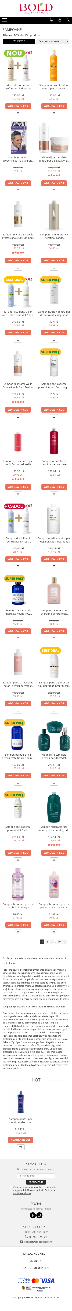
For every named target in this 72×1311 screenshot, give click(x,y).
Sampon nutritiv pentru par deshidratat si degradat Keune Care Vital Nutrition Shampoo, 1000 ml (54, 540)
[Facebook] (33, 1215)
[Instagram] (39, 1215)
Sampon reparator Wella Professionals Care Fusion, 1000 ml (18, 385)
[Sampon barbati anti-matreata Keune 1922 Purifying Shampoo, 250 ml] (18, 590)
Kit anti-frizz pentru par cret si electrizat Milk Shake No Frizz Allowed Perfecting (18, 313)
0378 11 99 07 (38, 1237)
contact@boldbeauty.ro (38, 1241)
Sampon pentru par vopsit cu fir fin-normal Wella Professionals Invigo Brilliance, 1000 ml (18, 462)
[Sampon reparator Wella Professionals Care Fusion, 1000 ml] (18, 364)
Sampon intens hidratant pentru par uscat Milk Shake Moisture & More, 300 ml (54, 86)
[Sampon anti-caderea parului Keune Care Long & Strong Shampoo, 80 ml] (54, 364)
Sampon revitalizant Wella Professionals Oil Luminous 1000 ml (18, 236)
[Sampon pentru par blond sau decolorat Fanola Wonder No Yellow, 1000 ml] (20, 1102)
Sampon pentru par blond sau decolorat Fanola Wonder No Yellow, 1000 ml (20, 1120)
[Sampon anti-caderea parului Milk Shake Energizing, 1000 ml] (18, 807)
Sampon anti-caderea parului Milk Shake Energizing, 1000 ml (18, 828)
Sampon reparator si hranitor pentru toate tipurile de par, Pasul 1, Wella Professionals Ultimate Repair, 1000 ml (54, 462)
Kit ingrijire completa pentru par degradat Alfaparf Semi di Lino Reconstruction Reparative (54, 756)
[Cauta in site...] (68, 20)
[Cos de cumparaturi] (60, 20)
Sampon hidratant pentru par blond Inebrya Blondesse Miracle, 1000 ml (18, 905)
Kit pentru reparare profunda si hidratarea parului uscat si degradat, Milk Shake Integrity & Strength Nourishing (18, 86)
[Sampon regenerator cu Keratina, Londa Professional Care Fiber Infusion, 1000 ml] (54, 215)
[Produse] (5, 21)
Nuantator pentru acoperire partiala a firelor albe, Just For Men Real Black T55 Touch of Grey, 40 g (18, 159)
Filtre (20, 41)
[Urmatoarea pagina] (64, 941)
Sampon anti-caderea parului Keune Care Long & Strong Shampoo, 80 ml (54, 385)
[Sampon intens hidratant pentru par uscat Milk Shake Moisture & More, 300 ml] (54, 65)
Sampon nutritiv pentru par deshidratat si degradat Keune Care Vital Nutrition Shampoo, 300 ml (54, 313)
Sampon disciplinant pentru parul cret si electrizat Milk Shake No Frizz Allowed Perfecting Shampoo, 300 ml (18, 540)
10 (59, 941)
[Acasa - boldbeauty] (36, 8)
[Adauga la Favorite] (18, 113)
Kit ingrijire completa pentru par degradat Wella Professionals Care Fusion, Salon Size (54, 159)
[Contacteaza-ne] (51, 20)
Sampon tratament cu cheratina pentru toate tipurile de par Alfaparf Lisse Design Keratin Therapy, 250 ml (54, 612)
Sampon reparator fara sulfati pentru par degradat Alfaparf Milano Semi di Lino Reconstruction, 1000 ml (54, 828)
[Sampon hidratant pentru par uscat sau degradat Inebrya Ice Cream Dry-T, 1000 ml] (54, 884)
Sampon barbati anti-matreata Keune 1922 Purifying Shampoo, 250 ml (18, 612)
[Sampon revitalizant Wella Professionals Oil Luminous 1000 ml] (18, 215)
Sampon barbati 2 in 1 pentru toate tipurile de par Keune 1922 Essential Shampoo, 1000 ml (18, 756)
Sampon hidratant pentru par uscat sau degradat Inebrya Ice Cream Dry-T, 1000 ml (54, 905)
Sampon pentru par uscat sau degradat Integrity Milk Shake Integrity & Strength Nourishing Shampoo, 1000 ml (54, 684)
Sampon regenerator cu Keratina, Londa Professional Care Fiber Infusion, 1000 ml (54, 236)
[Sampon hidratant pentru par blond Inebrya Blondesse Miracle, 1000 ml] (18, 884)
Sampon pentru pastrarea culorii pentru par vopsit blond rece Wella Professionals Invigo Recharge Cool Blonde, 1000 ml (18, 684)
